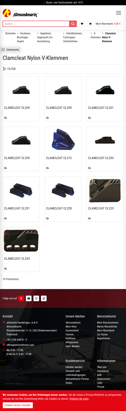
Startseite (10, 33)
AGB (99, 375)
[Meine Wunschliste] (82, 23)
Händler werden (74, 367)
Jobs (99, 382)
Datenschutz (103, 378)
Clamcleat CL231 (17, 208)
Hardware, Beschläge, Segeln (24, 37)
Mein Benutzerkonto (107, 322)
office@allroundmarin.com (20, 344)
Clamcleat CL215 (59, 158)
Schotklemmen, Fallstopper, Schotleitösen (72, 37)
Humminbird (72, 330)
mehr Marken (73, 346)
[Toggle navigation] (118, 13)
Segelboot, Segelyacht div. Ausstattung (45, 37)
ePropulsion (72, 342)
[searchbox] (40, 24)
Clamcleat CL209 (59, 108)
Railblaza (70, 338)
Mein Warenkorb (105, 330)
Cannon (70, 334)
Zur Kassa (102, 334)
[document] (63, 400)
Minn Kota (71, 326)
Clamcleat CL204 (17, 108)
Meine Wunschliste (107, 326)
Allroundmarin (73, 322)
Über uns (101, 367)
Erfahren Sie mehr (79, 398)
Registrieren (103, 338)
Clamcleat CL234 (17, 258)
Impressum (103, 371)
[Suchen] (73, 24)
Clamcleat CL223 (101, 208)
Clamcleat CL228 (59, 208)
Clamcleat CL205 (17, 158)
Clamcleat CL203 (101, 158)
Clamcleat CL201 (101, 108)
